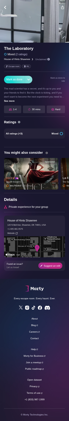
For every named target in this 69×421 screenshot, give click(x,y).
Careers (33, 331)
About (34, 318)
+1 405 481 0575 (15, 229)
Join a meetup (33, 362)
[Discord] (47, 308)
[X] (21, 307)
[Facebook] (40, 308)
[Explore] (7, 7)
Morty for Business (33, 355)
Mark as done (14, 79)
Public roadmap (33, 368)
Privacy (33, 386)
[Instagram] (27, 308)
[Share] (62, 7)
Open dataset (34, 379)
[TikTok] (33, 308)
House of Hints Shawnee (17, 59)
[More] (28, 79)
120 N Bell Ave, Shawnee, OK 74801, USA (26, 225)
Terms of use (33, 393)
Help (33, 349)
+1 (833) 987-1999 (35, 399)
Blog (33, 325)
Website (11, 233)
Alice (9, 178)
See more (9, 101)
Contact (34, 338)
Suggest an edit (52, 265)
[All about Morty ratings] (19, 122)
